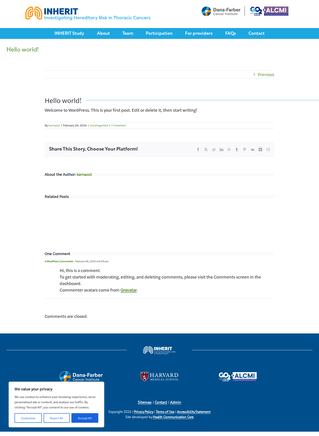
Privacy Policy (143, 411)
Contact (161, 402)
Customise (28, 418)
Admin (175, 402)
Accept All (85, 418)
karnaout (54, 125)
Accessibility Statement (193, 411)
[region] (56, 404)
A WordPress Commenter (59, 261)
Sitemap (144, 402)
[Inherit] (87, 8)
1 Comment (118, 125)
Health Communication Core (173, 417)
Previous (266, 74)
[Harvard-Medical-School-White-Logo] (159, 374)
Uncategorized (99, 125)
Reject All (56, 418)
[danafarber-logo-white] (81, 373)
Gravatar (128, 290)
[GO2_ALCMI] (238, 374)
